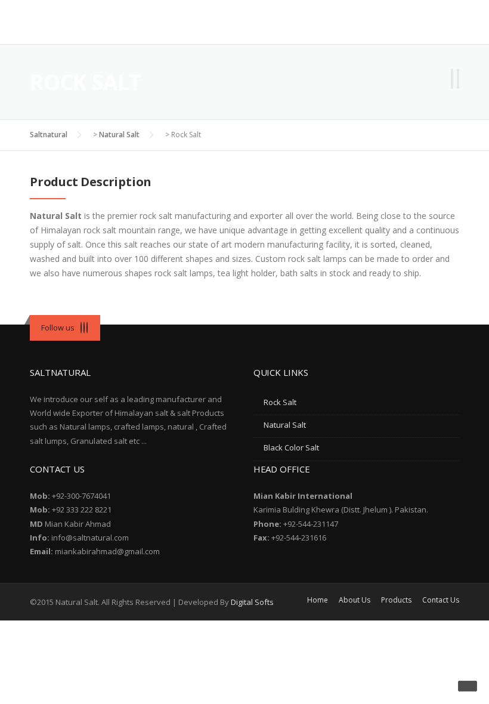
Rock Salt (280, 402)
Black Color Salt (291, 447)
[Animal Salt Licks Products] (458, 81)
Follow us (58, 327)
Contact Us (440, 600)
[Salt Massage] (452, 81)
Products (396, 600)
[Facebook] (81, 327)
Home (317, 600)
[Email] (87, 327)
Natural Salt (119, 134)
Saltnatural (48, 134)
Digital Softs (252, 602)
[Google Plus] (84, 327)
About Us (354, 600)
